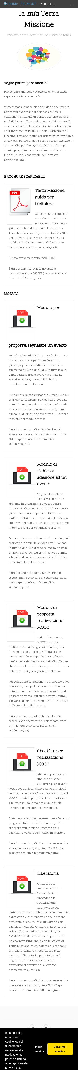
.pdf (34, 269)
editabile (44, 430)
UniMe (12, 4)
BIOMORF (28, 4)
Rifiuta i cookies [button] (39, 1049)
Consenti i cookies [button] (60, 1049)
